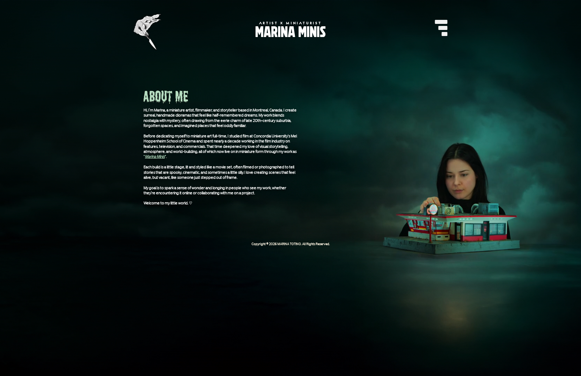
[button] (441, 28)
